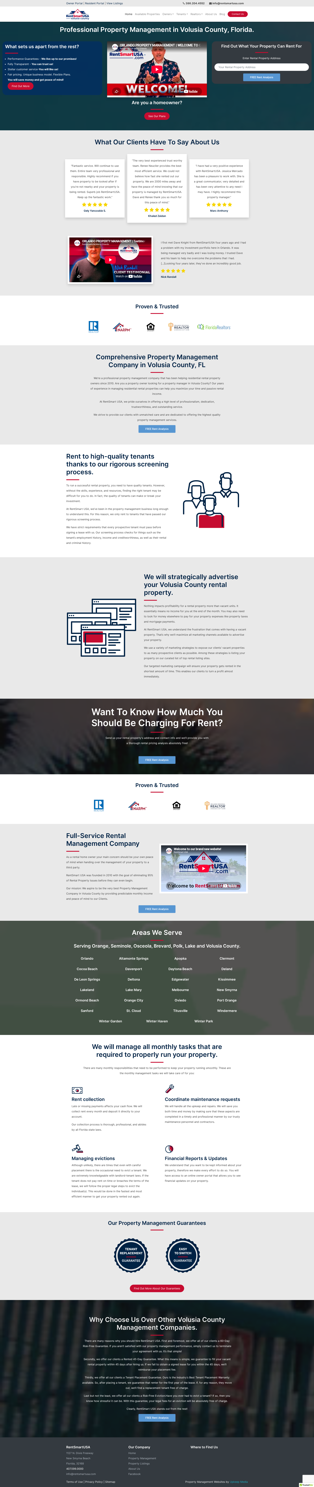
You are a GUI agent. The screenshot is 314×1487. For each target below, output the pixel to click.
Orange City (133, 1000)
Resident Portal (94, 3)
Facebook (134, 1474)
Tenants (181, 14)
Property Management (142, 1458)
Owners (167, 14)
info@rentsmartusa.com (228, 3)
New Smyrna (227, 990)
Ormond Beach (87, 1000)
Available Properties (147, 14)
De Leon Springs (87, 979)
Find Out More (20, 86)
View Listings (114, 3)
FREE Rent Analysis (261, 77)
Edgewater (180, 979)
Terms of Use (74, 1481)
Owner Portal (74, 3)
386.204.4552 (195, 3)
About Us (211, 14)
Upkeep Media (239, 1481)
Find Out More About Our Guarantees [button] (157, 1288)
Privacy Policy (94, 1481)
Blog (222, 14)
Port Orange (227, 1000)
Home (128, 14)
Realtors (196, 14)
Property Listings (139, 1463)
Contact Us (238, 14)
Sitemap (110, 1481)
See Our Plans (157, 116)
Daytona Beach (180, 969)
